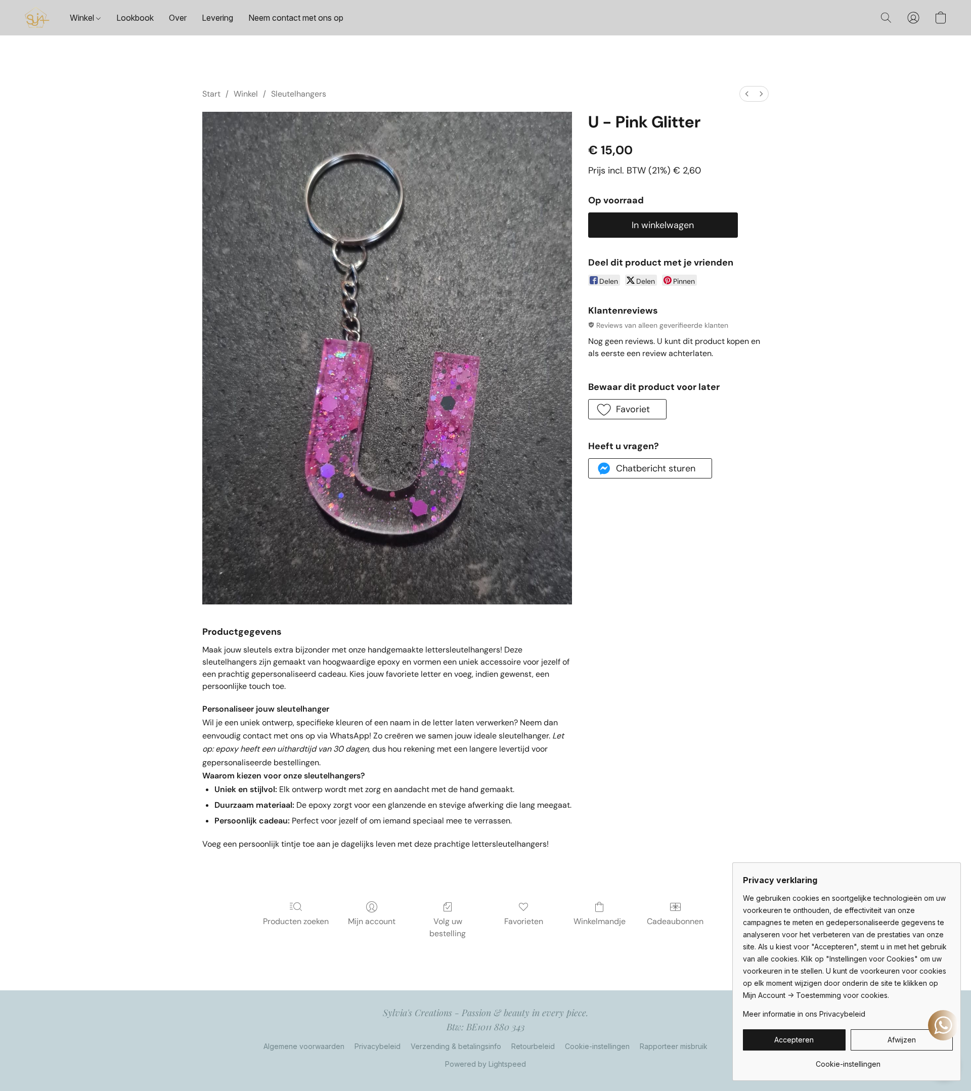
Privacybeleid (378, 1046)
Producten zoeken (296, 921)
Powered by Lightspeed (485, 1064)
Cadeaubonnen (675, 921)
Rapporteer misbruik (674, 1046)
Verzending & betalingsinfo (456, 1046)
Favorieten (523, 921)
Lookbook (135, 18)
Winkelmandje (599, 921)
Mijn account (371, 921)
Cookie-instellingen (597, 1046)
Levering (217, 18)
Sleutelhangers (298, 94)
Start (211, 94)
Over (178, 18)
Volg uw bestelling (447, 927)
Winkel (83, 18)
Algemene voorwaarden (303, 1046)
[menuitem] (747, 93)
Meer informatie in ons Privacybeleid (804, 1014)
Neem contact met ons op (295, 18)
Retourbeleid (533, 1046)
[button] (37, 17)
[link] (848, 1060)
